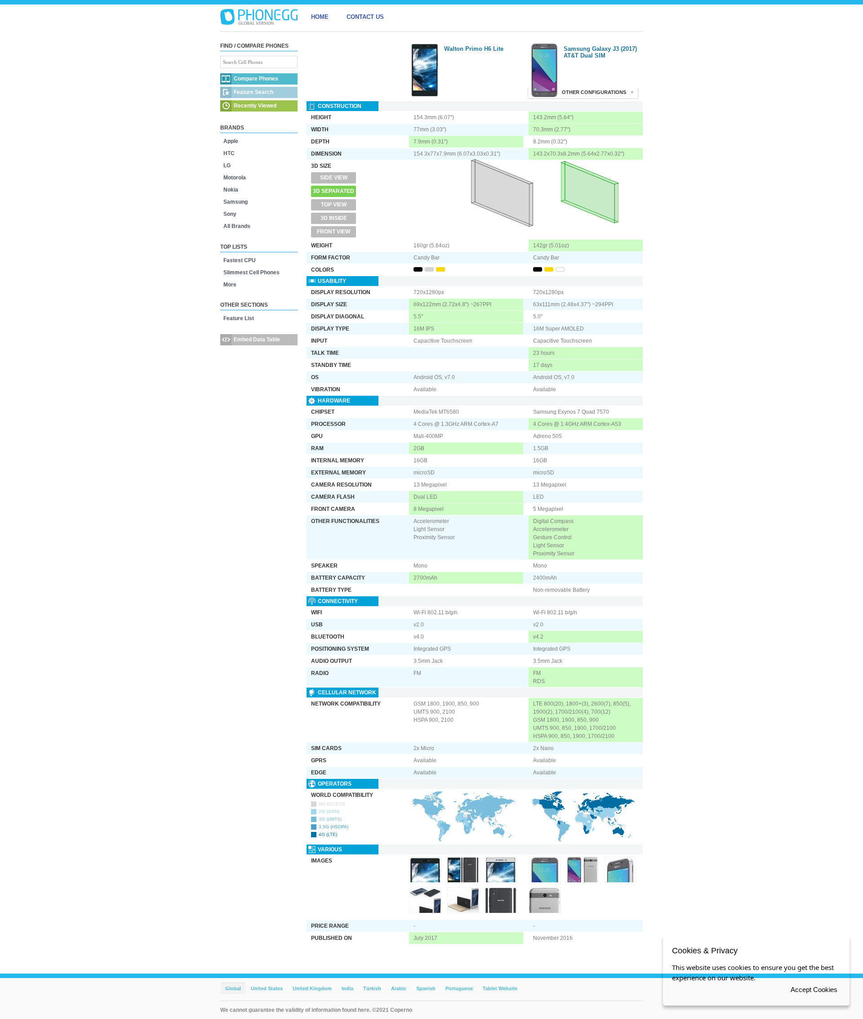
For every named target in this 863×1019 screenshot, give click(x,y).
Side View (333, 177)
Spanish (426, 988)
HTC (229, 153)
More (229, 285)
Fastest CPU (239, 260)
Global (233, 988)
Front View (333, 231)
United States (267, 988)
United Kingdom (312, 988)
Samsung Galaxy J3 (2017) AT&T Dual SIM (600, 52)
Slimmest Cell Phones (251, 272)
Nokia (230, 190)
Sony (229, 214)
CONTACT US (365, 16)
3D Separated (333, 191)
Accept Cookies (814, 989)
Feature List (238, 318)
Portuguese (459, 988)
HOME (320, 16)
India (347, 988)
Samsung (235, 202)
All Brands (236, 226)
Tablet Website (500, 988)
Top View (334, 204)
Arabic (398, 988)
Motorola (234, 177)
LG (227, 165)
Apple (230, 141)
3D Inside (333, 218)
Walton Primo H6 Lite (473, 48)
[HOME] (259, 17)
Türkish (372, 988)
